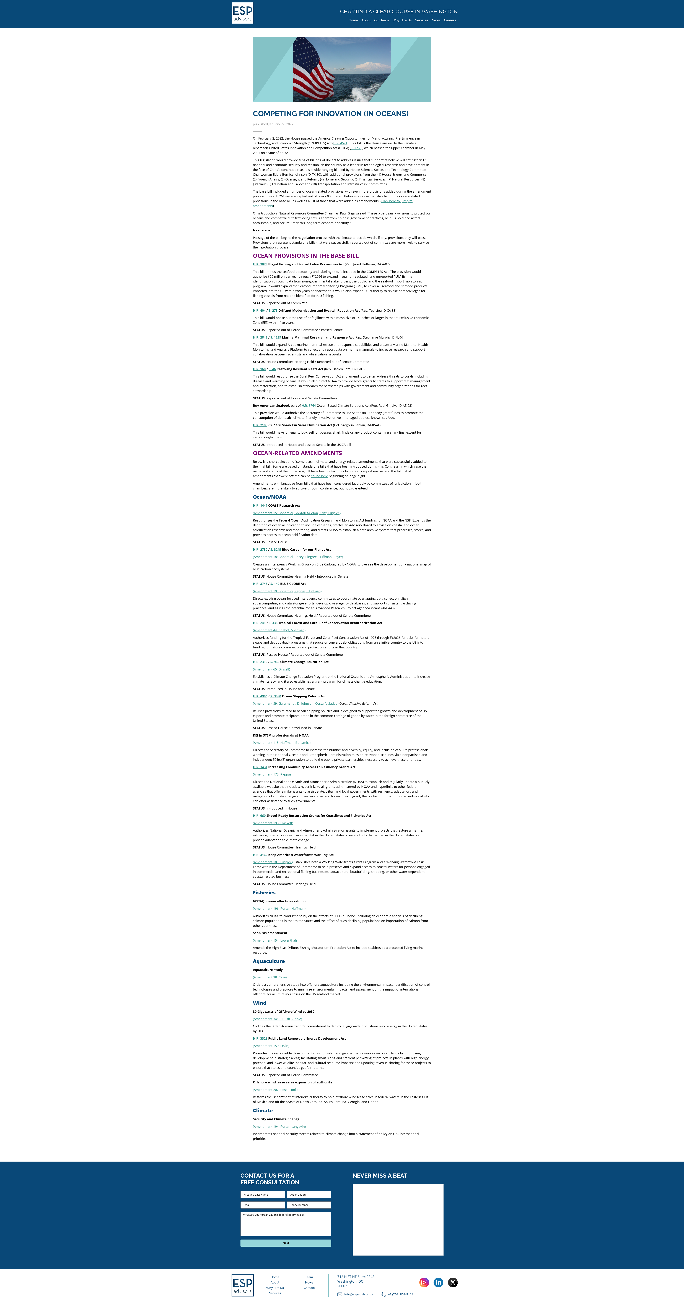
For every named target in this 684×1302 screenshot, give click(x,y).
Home (353, 20)
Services (421, 20)
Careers (450, 20)
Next (286, 1243)
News (436, 20)
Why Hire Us (402, 20)
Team (309, 1277)
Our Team (381, 20)
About (366, 20)
